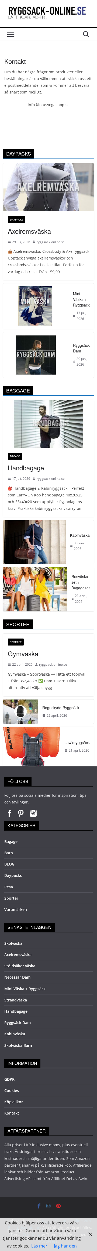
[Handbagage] (48, 424)
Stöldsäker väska (19, 965)
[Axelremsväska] (48, 187)
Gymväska (23, 653)
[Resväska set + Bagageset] (35, 589)
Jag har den (65, 1246)
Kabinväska (80, 535)
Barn (8, 852)
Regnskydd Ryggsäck (60, 707)
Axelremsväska (29, 231)
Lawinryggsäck (77, 742)
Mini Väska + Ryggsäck (81, 299)
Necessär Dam (17, 977)
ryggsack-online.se (51, 242)
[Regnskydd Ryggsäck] (20, 712)
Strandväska (15, 1000)
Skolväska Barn (18, 1045)
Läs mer (39, 1246)
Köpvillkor (13, 1101)
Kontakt (11, 1113)
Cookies (11, 1090)
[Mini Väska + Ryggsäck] (36, 306)
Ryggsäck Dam (81, 348)
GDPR (9, 1079)
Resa (8, 886)
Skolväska (13, 943)
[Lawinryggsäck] (31, 746)
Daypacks (16, 219)
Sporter (16, 642)
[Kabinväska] (34, 542)
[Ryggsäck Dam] (36, 355)
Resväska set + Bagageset (80, 582)
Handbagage (26, 467)
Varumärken (15, 909)
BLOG (9, 864)
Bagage (15, 456)
